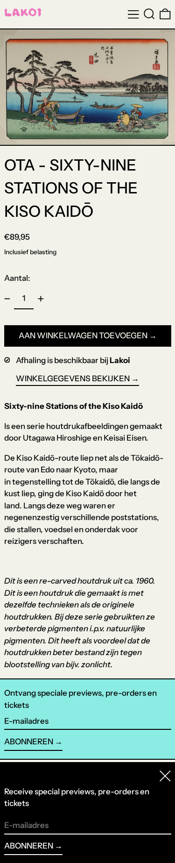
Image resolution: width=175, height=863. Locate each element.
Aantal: (17, 278)
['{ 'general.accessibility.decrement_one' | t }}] (7, 299)
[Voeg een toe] (41, 299)
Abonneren (28, 741)
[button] (149, 14)
